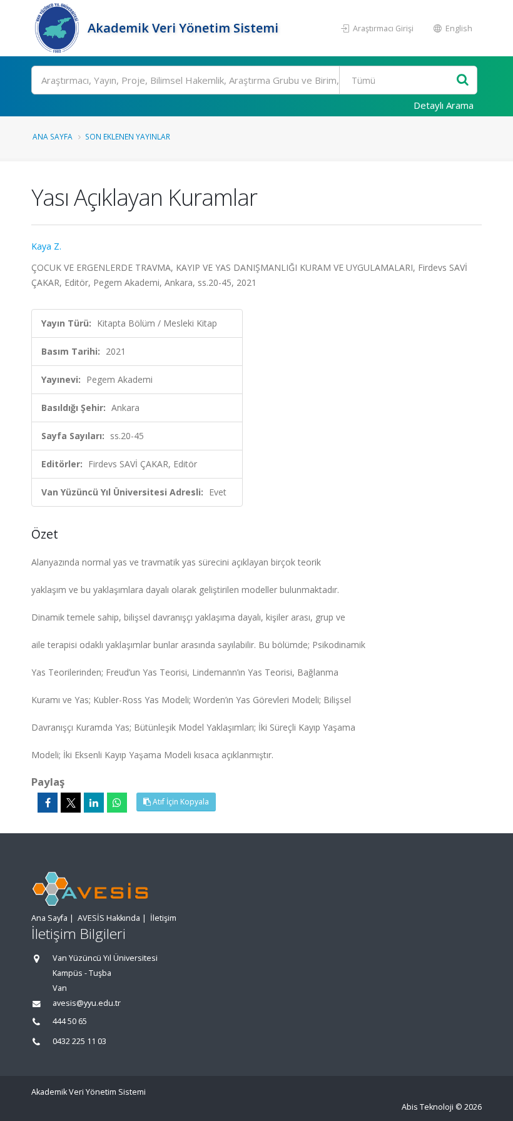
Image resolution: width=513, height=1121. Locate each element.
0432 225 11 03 (79, 1041)
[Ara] (463, 80)
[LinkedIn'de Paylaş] (94, 803)
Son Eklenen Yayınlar (127, 136)
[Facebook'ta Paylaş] (48, 803)
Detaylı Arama (444, 105)
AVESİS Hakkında (109, 918)
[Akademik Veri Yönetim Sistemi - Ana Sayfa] (57, 28)
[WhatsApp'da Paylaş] (117, 803)
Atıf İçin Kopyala (180, 801)
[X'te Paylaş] (71, 803)
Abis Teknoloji (428, 1107)
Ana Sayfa (53, 136)
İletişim (163, 918)
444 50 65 (70, 1021)
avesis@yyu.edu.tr (87, 1003)
